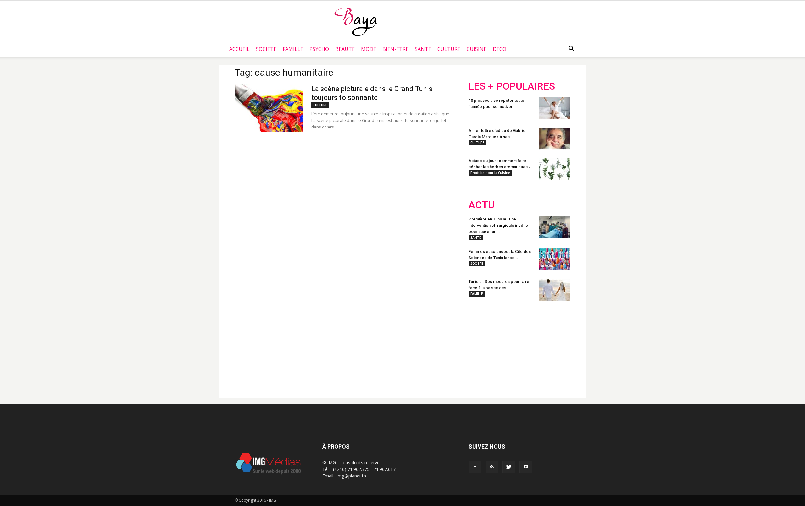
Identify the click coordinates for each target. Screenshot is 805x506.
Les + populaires (512, 86)
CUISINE (476, 49)
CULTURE (448, 49)
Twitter (504, 346)
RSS (527, 346)
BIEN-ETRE (395, 49)
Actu (482, 205)
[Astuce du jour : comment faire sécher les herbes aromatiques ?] (554, 169)
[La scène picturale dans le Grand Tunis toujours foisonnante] (269, 108)
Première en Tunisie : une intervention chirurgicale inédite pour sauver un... (498, 225)
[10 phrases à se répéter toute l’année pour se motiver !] (554, 108)
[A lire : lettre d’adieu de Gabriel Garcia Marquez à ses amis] (554, 139)
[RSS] (492, 467)
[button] (571, 49)
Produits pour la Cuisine (490, 173)
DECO (499, 49)
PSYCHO (319, 49)
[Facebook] (475, 467)
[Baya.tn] (355, 21)
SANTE (423, 49)
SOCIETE (266, 49)
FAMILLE (293, 49)
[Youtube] (525, 467)
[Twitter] (508, 467)
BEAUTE (345, 49)
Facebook (480, 346)
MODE (368, 49)
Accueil (239, 49)
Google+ (552, 346)
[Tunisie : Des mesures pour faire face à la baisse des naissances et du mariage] (554, 290)
